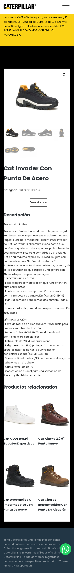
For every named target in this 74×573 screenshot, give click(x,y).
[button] (64, 74)
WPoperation (24, 565)
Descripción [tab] (38, 202)
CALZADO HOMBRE (30, 190)
